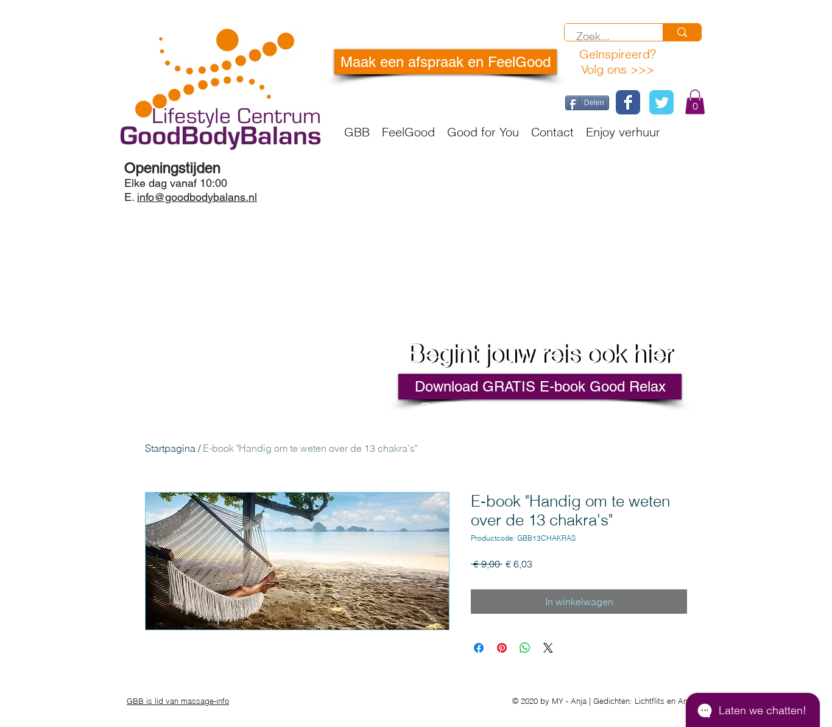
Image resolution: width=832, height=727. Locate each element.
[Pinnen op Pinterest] (502, 648)
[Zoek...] (682, 32)
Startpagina (170, 448)
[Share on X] (548, 648)
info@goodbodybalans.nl (197, 197)
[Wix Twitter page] (661, 102)
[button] (695, 102)
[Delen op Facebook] (478, 648)
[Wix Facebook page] (628, 102)
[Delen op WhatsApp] (525, 648)
